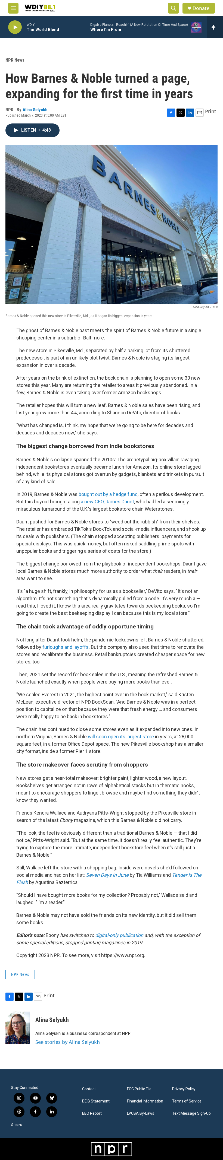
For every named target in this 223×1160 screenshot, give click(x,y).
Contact (89, 1089)
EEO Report (92, 1113)
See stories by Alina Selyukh (67, 1042)
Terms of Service (187, 1101)
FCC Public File (139, 1089)
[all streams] (215, 27)
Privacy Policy (184, 1089)
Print (210, 111)
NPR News (14, 60)
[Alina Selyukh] (17, 1028)
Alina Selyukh (35, 109)
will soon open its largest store (121, 736)
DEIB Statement (96, 1101)
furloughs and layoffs (65, 647)
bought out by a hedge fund (108, 494)
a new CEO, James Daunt (107, 501)
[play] (15, 27)
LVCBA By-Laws (140, 1113)
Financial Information (145, 1101)
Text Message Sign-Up (191, 1113)
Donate (201, 8)
